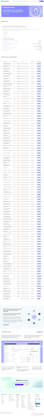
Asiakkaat (2, 397)
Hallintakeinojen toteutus (23, 402)
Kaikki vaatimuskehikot (18, 397)
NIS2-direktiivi (17, 400)
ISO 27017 (17, 406)
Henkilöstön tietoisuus (22, 399)
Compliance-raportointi (22, 401)
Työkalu (14, 1)
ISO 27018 (17, 407)
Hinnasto (17, 1)
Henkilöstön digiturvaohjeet (12, 399)
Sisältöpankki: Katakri (30, 408)
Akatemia (24, 1)
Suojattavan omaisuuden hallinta (23, 404)
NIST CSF (17, 401)
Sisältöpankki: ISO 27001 (30, 406)
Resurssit (20, 1)
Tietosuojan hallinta (23, 407)
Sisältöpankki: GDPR (30, 407)
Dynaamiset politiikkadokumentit (23, 406)
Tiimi (1, 398)
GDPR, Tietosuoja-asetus (18, 405)
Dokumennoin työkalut (11, 398)
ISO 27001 (17, 398)
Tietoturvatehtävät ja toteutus (11, 397)
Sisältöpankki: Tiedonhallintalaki (31, 409)
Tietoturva (2, 399)
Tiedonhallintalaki (18, 399)
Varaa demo (2, 400)
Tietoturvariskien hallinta (23, 397)
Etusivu (2, 395)
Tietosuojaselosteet (30, 405)
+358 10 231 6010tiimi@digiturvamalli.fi (37, 396)
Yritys (27, 1)
